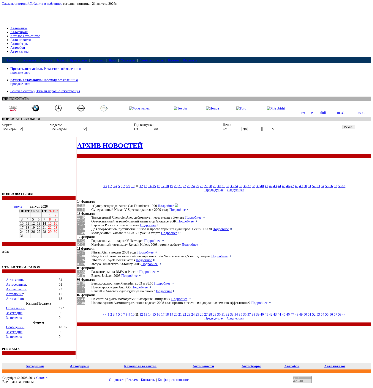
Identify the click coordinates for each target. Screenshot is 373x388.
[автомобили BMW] (35, 110)
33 (232, 186)
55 (327, 186)
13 (145, 186)
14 (150, 186)
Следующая (235, 190)
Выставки (46, 60)
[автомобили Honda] (212, 108)
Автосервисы (16, 284)
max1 (341, 112)
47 (292, 186)
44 (279, 186)
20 (175, 186)
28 (210, 186)
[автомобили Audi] (13, 110)
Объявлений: (15, 308)
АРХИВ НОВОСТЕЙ (110, 145)
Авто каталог (20, 51)
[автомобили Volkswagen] (139, 108)
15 (154, 186)
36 (245, 186)
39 (257, 186)
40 (262, 186)
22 (184, 186)
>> (343, 186)
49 (301, 186)
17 (162, 186)
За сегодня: (14, 313)
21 (180, 186)
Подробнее (166, 206)
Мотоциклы (128, 60)
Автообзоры (19, 43)
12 (141, 186)
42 (270, 186)
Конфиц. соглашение (173, 380)
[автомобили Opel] (103, 110)
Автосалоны (15, 280)
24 (193, 186)
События (12, 60)
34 (236, 186)
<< (105, 186)
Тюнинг (61, 60)
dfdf (323, 112)
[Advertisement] (29, 164)
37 (249, 186)
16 (158, 186)
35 (240, 186)
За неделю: (14, 317)
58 (339, 186)
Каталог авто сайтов (25, 36)
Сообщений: (15, 327)
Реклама (132, 380)
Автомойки (14, 298)
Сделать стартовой (15, 3)
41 (266, 186)
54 (322, 186)
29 (214, 186)
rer (303, 112)
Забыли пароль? (48, 91)
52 (314, 186)
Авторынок (18, 28)
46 (288, 186)
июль (18, 206)
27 (206, 186)
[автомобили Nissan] (81, 110)
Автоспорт (98, 60)
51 (309, 186)
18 (167, 186)
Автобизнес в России (152, 60)
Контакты (148, 380)
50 (305, 186)
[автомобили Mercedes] (58, 110)
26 (201, 186)
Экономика (29, 60)
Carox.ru (42, 378)
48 (296, 186)
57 (335, 186)
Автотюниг (14, 294)
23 (188, 186)
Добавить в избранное (45, 3)
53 (318, 186)
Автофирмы (19, 32)
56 (331, 186)
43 (275, 186)
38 (253, 186)
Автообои (17, 47)
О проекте (116, 380)
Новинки (173, 60)
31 (223, 186)
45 (283, 186)
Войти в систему (22, 91)
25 (197, 186)
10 (132, 186)
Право (112, 60)
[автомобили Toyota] (180, 108)
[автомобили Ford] (241, 108)
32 (227, 186)
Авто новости (20, 40)
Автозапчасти (16, 289)
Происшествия (78, 60)
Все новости (190, 60)
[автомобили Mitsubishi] (276, 108)
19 (171, 186)
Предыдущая (213, 190)
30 (219, 186)
